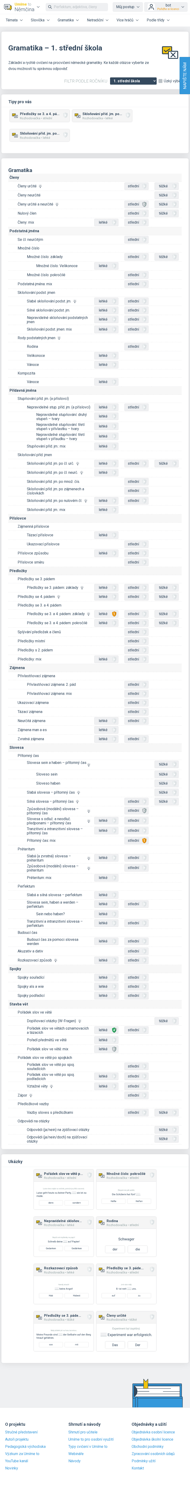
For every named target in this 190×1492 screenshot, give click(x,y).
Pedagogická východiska (25, 1447)
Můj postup (125, 7)
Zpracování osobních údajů (153, 1454)
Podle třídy (156, 20)
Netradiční (95, 20)
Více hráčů (125, 20)
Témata (12, 20)
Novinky (11, 1468)
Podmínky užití (143, 1461)
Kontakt (138, 1468)
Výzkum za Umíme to (22, 1454)
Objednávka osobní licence (153, 1432)
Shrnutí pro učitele (83, 1432)
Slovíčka (37, 20)
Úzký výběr (173, 81)
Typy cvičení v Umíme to (88, 1447)
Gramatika (66, 20)
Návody (74, 1461)
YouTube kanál (16, 1461)
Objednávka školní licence (152, 1439)
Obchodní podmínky (148, 1447)
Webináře (76, 1454)
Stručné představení (21, 1432)
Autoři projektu (16, 1439)
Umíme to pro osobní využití (91, 1439)
